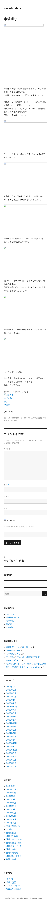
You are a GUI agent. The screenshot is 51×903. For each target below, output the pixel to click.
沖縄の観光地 (37, 418)
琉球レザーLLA (12, 617)
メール (7, 496)
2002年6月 (11, 789)
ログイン (10, 879)
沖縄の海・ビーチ (13, 846)
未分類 (9, 829)
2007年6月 (11, 730)
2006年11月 (11, 746)
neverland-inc (13, 8)
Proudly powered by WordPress (29, 898)
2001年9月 (11, 786)
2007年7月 (11, 726)
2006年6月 (11, 763)
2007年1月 (11, 740)
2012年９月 (11, 822)
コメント (7, 449)
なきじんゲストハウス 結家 (18, 663)
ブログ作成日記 (13, 826)
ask (9, 418)
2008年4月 (11, 710)
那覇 (15, 420)
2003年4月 (11, 793)
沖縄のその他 (12, 836)
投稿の (11, 882)
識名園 (9, 624)
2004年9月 (11, 806)
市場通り (10, 627)
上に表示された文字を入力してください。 (19, 526)
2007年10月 (11, 723)
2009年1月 (11, 700)
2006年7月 (11, 760)
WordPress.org (13, 889)
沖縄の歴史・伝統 (13, 842)
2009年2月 (11, 696)
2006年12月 (11, 743)
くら (19, 653)
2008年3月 (11, 713)
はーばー (26, 647)
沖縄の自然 (11, 849)
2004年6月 (11, 803)
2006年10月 (11, 750)
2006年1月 (11, 809)
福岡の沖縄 (11, 859)
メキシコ (10, 614)
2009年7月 (11, 690)
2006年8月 (11, 756)
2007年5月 (11, 733)
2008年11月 (28, 418)
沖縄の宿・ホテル (13, 839)
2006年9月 (11, 753)
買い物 (10, 420)
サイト (6, 508)
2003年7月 (11, 796)
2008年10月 (11, 706)
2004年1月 (11, 799)
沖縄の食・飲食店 (13, 856)
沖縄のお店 (11, 832)
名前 (6, 484)
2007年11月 (11, 720)
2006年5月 (11, 766)
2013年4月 (10, 686)
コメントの (13, 885)
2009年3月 (11, 693)
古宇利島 (10, 621)
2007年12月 (11, 716)
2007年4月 (11, 736)
